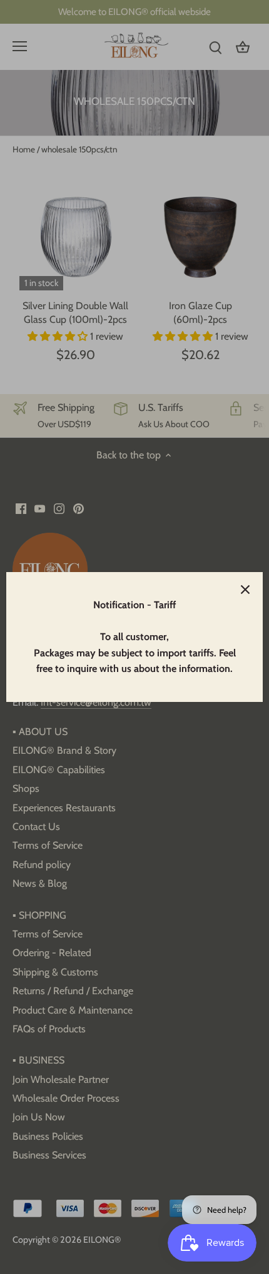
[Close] (245, 589)
